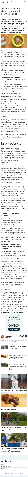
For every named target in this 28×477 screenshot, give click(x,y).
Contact (3, 468)
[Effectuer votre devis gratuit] (14, 331)
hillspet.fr (21, 312)
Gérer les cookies (20, 473)
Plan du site (6, 473)
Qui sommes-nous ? (5, 466)
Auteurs (3, 464)
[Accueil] (7, 2)
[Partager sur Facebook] (20, 337)
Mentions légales (13, 473)
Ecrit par (5, 17)
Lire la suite (14, 341)
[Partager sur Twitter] (23, 337)
